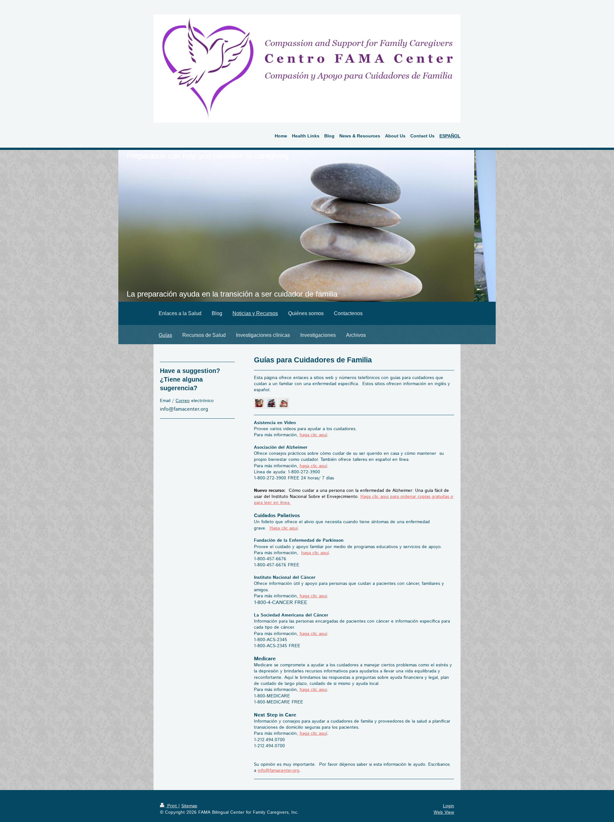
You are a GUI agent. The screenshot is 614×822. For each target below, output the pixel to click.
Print (172, 806)
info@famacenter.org (278, 770)
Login (448, 806)
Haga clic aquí (284, 528)
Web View (444, 812)
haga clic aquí (313, 435)
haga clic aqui (313, 596)
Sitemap (189, 806)
